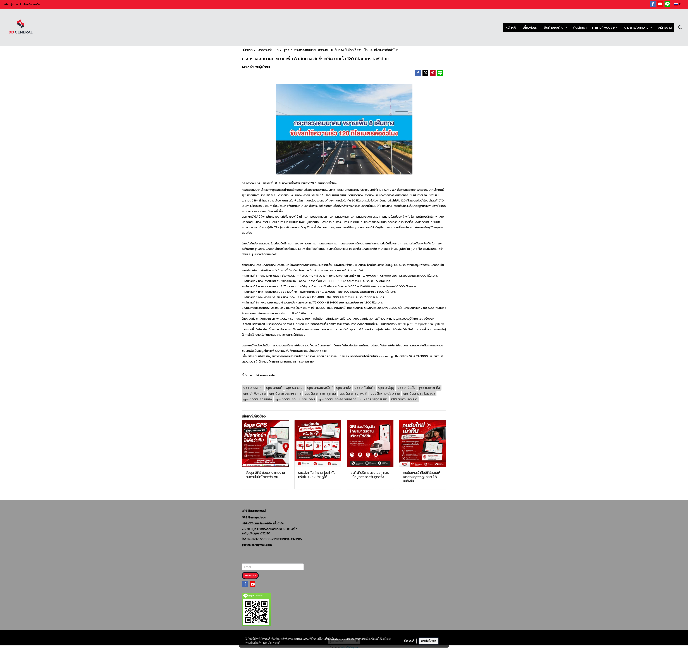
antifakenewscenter (263, 375)
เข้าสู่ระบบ (12, 4)
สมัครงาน (665, 27)
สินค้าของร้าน (554, 27)
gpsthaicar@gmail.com (257, 545)
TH (680, 4)
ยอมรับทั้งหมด (428, 641)
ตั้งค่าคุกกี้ (409, 641)
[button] (680, 27)
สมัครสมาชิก (33, 4)
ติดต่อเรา (580, 27)
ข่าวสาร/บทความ (636, 27)
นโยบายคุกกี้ (274, 642)
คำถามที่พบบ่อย (604, 27)
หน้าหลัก (511, 27)
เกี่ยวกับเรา (530, 27)
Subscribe (250, 575)
